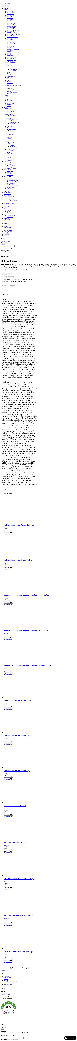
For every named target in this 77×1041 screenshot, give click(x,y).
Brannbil (12, 131)
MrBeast (9, 93)
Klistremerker (10, 191)
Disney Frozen (13, 69)
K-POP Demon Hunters (12, 92)
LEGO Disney (10, 31)
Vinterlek (9, 106)
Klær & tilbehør (10, 199)
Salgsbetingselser (8, 984)
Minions (9, 81)
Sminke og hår (10, 167)
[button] (38, 1008)
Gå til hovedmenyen (8, 1)
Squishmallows (10, 111)
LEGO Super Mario (11, 24)
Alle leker (6, 8)
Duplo (8, 154)
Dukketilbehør (10, 160)
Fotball (5, 107)
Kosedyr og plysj (8, 108)
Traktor (8, 116)
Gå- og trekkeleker (11, 149)
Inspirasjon (6, 233)
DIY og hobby (10, 184)
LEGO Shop (7, 225)
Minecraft (9, 99)
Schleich (9, 172)
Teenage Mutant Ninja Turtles (14, 85)
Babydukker (9, 157)
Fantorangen (10, 88)
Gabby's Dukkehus (11, 76)
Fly (7, 127)
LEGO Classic (10, 47)
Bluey (8, 79)
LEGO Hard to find (11, 62)
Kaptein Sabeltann (11, 89)
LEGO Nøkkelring (11, 11)
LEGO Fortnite (10, 41)
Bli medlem (3, 970)
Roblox (8, 97)
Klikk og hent (4, 1027)
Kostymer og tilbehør (9, 208)
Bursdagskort (7, 221)
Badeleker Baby (10, 196)
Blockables (9, 137)
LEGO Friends (10, 19)
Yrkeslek (9, 164)
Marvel (8, 73)
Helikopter (9, 126)
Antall (5, 529)
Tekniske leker (7, 194)
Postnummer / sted (5, 1038)
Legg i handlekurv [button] (8, 534)
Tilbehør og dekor (11, 213)
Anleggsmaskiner (11, 115)
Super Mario (10, 74)
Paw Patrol (9, 65)
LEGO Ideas (10, 54)
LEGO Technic (10, 51)
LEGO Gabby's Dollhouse (13, 38)
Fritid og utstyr (7, 198)
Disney (8, 66)
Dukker (5, 156)
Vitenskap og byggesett (12, 185)
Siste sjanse (6, 218)
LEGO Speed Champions (13, 49)
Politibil (11, 130)
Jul (4, 214)
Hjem (2, 252)
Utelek (5, 102)
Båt (7, 125)
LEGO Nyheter (10, 12)
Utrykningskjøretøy (11, 129)
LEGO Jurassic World (12, 33)
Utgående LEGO (11, 61)
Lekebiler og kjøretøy (9, 114)
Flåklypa (9, 91)
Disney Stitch (13, 70)
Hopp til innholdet (8, 3)
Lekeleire (9, 190)
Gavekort (6, 979)
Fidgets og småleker (8, 192)
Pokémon (9, 72)
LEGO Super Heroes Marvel (13, 28)
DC (7, 87)
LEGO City (9, 16)
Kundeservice (7, 234)
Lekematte (12, 146)
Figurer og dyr (7, 169)
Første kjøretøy (10, 153)
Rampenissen (10, 217)
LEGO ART (10, 56)
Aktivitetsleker (10, 144)
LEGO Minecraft (11, 35)
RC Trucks (12, 123)
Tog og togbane (10, 134)
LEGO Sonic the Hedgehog (13, 34)
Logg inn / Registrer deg (9, 230)
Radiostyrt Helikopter (15, 122)
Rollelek (6, 161)
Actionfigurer (10, 171)
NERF (8, 206)
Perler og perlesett (11, 183)
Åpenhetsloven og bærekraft (10, 981)
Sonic (8, 84)
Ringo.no (3, 244)
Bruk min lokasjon (5, 1039)
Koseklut (12, 142)
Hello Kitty (9, 80)
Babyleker (6, 135)
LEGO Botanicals (11, 58)
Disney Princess (13, 68)
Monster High (10, 83)
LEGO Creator (10, 46)
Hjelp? (3, 988)
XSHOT (9, 204)
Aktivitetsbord (13, 148)
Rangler (8, 152)
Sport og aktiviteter (11, 103)
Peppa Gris (9, 77)
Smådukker (9, 158)
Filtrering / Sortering (6, 274)
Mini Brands (10, 175)
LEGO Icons (10, 53)
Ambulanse (12, 133)
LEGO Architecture (11, 57)
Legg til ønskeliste (8, 532)
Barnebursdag (7, 219)
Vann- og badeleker (8, 195)
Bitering (11, 139)
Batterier (9, 202)
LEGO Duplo (10, 18)
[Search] (24, 1038)
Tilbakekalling (7, 980)
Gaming (6, 95)
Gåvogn (11, 150)
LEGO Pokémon (11, 15)
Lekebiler (9, 118)
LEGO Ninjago (10, 20)
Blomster (9, 188)
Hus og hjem (10, 162)
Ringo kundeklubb (8, 231)
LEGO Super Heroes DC (13, 30)
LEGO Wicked (10, 45)
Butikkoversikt (7, 227)
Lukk (2, 1024)
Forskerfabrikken (11, 187)
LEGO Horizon (10, 42)
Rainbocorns (10, 112)
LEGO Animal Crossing (12, 37)
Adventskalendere (11, 215)
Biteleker (9, 138)
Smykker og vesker (11, 168)
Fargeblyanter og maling (12, 180)
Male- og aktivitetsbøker (12, 181)
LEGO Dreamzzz (11, 22)
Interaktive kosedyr (11, 110)
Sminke (8, 211)
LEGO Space (10, 50)
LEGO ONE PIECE (11, 26)
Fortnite (8, 96)
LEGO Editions (10, 14)
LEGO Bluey (10, 39)
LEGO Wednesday (11, 43)
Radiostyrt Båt (13, 121)
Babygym (12, 145)
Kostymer (9, 210)
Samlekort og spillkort (12, 179)
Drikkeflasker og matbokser (13, 200)
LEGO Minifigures (11, 60)
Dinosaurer (9, 173)
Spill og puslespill (8, 176)
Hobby (5, 177)
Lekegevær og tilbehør (9, 203)
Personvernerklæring (8, 983)
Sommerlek (9, 104)
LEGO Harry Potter (11, 27)
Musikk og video (11, 165)
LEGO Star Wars (11, 23)
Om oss (5, 235)
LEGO (5, 10)
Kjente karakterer (8, 64)
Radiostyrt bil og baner (12, 119)
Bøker (5, 207)
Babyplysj (9, 141)
